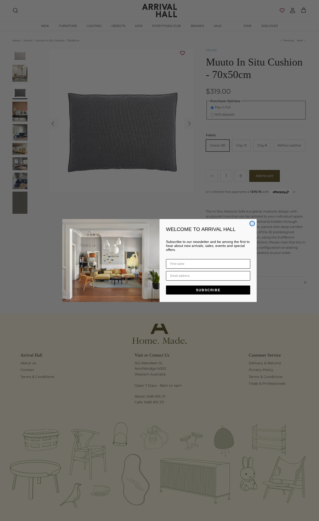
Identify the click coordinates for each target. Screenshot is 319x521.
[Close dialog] (252, 223)
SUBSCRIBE (208, 290)
